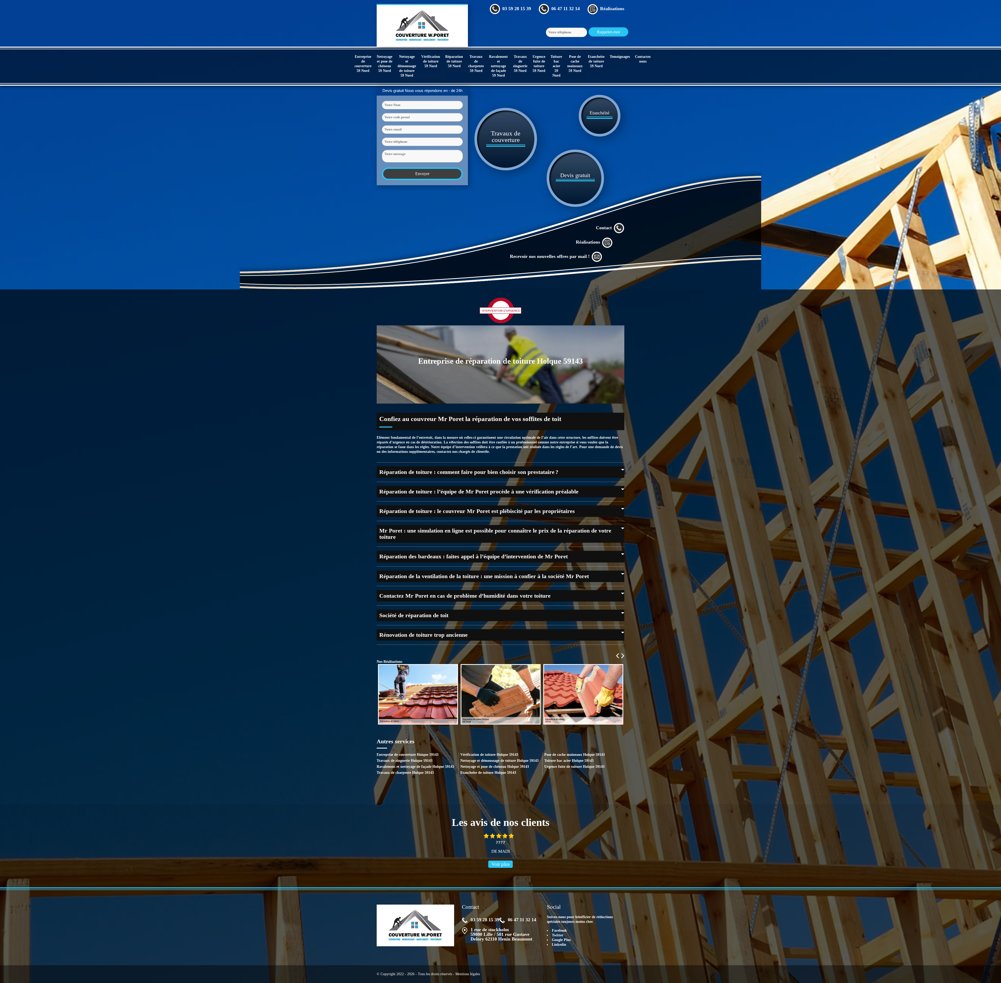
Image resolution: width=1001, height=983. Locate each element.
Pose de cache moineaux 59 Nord (575, 64)
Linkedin (559, 945)
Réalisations (588, 242)
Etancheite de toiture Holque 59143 (488, 773)
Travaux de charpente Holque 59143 (405, 773)
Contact (604, 227)
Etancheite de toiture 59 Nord (596, 61)
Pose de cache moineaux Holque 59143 (574, 755)
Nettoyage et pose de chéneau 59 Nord (384, 64)
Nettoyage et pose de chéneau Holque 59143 (494, 767)
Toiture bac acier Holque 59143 (569, 761)
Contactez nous (643, 59)
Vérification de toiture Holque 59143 (489, 755)
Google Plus (561, 940)
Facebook (559, 930)
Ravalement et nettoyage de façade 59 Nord (498, 66)
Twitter (557, 935)
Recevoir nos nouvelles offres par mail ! (550, 256)
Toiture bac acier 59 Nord (556, 66)
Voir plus (500, 864)
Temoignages (620, 57)
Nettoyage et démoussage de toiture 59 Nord (407, 66)
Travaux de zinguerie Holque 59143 (404, 761)
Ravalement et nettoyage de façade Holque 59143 (415, 767)
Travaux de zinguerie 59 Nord (520, 64)
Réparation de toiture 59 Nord (454, 61)
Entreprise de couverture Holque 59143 (407, 755)
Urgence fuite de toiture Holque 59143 (574, 767)
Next (622, 655)
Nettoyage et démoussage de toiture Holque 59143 (499, 761)
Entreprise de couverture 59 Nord (363, 64)
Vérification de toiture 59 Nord (430, 61)
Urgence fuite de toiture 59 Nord (539, 64)
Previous (617, 655)
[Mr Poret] (422, 25)
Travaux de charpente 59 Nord (476, 64)
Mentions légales (467, 974)
